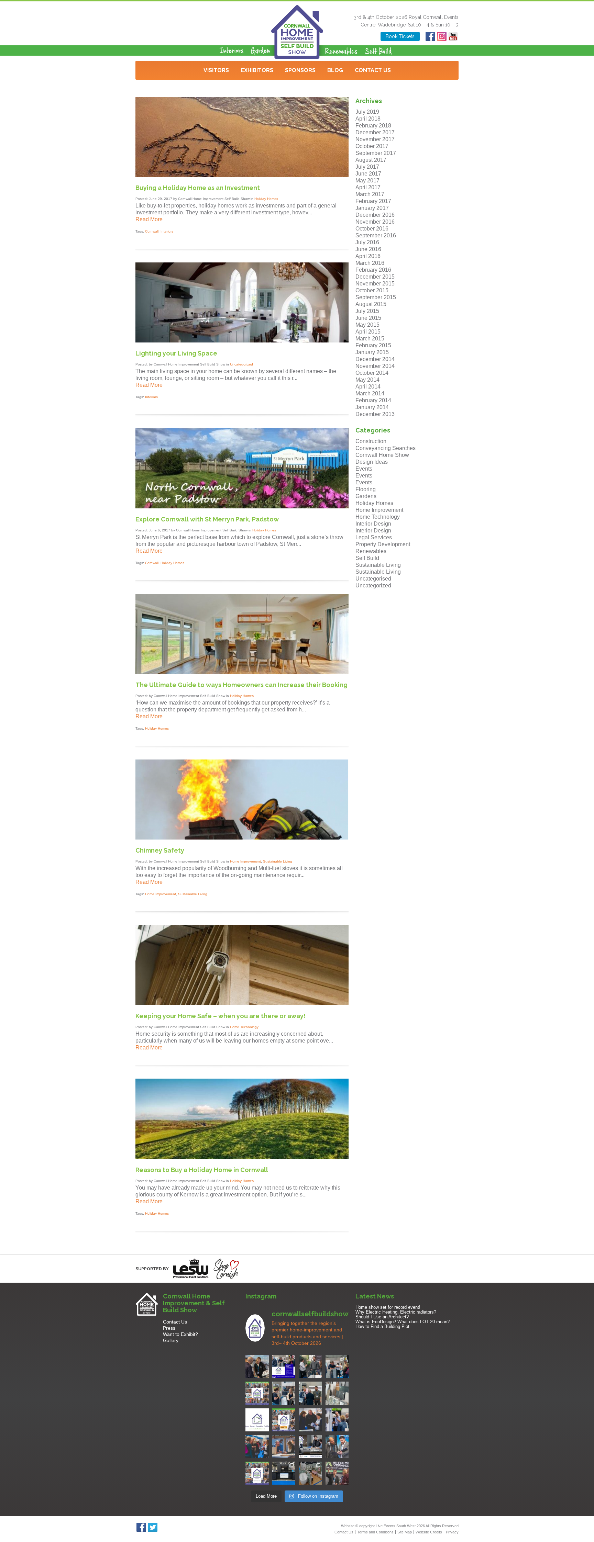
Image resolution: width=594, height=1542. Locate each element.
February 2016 (373, 270)
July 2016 (367, 242)
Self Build (367, 558)
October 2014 (371, 373)
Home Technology (244, 1027)
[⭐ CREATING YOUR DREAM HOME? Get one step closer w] (284, 1446)
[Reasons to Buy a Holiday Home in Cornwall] (242, 1157)
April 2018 (368, 119)
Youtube (453, 36)
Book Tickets (400, 36)
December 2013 (375, 414)
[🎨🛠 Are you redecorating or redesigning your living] (310, 1366)
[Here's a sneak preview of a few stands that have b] (310, 1473)
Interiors (167, 231)
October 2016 (371, 229)
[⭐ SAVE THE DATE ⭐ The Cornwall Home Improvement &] (337, 1446)
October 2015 (371, 290)
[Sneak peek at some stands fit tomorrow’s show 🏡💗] (284, 1473)
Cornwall (151, 231)
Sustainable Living (277, 861)
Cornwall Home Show (382, 455)
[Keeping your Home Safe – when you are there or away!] (242, 1003)
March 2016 (369, 263)
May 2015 (367, 325)
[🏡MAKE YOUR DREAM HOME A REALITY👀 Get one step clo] (337, 1420)
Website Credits (429, 1532)
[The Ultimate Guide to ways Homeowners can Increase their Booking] (242, 672)
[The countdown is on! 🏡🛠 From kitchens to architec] (257, 1393)
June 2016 (368, 249)
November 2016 (375, 222)
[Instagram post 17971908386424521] (257, 1420)
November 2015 (375, 283)
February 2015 (373, 345)
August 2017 (370, 160)
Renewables (370, 551)
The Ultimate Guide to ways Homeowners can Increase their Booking (241, 684)
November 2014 (375, 366)
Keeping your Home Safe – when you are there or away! (220, 1016)
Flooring (365, 489)
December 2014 (375, 359)
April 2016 (368, 256)
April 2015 (368, 332)
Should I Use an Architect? (382, 1316)
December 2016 (375, 215)
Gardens (365, 496)
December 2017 (375, 132)
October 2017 (371, 146)
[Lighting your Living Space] (242, 341)
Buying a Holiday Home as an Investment (197, 187)
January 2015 (372, 352)
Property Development (382, 544)
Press (169, 1328)
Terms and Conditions (375, 1532)
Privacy (452, 1532)
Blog (335, 70)
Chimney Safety (159, 850)
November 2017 (375, 139)
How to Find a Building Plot (382, 1326)
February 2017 (373, 201)
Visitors (216, 70)
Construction (370, 441)
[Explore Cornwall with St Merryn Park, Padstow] (242, 506)
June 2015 (368, 318)
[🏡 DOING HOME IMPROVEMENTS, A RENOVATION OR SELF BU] (257, 1473)
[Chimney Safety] (242, 838)
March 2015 (369, 338)
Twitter (152, 1527)
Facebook (430, 36)
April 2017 (368, 187)
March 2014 (369, 393)
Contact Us (373, 70)
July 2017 (367, 167)
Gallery (170, 1340)
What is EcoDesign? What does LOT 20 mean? (402, 1321)
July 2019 (367, 112)
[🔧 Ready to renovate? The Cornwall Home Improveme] (337, 1393)
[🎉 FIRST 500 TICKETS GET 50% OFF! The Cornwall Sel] (257, 1366)
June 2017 (368, 174)
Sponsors (300, 70)
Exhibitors (257, 70)
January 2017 (372, 208)
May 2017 (367, 180)
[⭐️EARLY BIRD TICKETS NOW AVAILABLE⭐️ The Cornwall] (310, 1446)
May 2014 (367, 380)
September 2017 (375, 153)
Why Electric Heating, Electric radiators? (395, 1312)
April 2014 (368, 387)
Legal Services (373, 537)
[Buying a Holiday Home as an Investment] (242, 175)
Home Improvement (245, 861)
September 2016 (375, 235)
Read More (149, 219)
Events (363, 469)
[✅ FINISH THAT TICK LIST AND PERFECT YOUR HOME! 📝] (337, 1366)
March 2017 (369, 194)
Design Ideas (371, 462)
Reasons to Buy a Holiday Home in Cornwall (201, 1169)
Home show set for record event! (387, 1307)
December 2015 (375, 277)
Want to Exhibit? (180, 1334)
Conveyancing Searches (385, 448)
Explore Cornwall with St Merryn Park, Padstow (207, 519)
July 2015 (367, 311)
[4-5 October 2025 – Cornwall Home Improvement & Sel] (284, 1366)
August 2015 (370, 304)
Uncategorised (373, 579)
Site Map (404, 1532)
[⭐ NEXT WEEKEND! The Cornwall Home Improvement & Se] (284, 1420)
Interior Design (373, 524)
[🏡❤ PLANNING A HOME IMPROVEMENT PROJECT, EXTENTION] (257, 1446)
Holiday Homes (266, 199)
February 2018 (373, 125)
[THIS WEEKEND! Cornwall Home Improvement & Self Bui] (337, 1473)
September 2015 (375, 297)
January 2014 (372, 407)
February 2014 (373, 400)
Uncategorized (241, 364)
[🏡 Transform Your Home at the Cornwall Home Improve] (310, 1393)
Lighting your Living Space (176, 353)
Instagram (441, 36)
